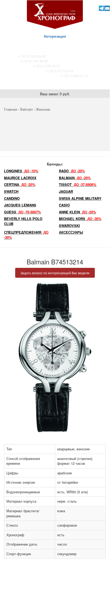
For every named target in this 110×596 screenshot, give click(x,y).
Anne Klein (77, 211)
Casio (64, 205)
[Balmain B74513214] (55, 357)
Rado (72, 170)
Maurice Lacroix (20, 177)
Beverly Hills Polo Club (23, 221)
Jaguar (66, 191)
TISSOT (77, 184)
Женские (43, 109)
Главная (10, 109)
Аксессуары (71, 232)
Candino (12, 198)
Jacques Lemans (20, 205)
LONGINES (21, 170)
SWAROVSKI (69, 225)
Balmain (26, 109)
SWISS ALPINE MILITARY (80, 198)
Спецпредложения (26, 235)
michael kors (80, 218)
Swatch (11, 191)
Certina (19, 184)
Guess (22, 211)
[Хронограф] (55, 14)
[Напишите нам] (107, 8)
